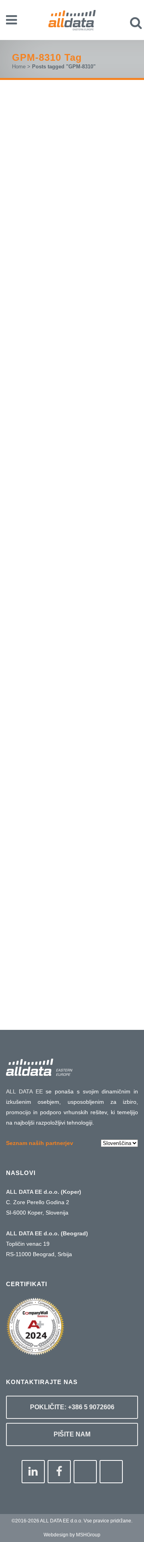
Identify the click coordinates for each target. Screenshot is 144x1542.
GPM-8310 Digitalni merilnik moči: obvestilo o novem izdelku (70, 895)
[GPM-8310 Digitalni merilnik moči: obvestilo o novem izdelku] (72, 838)
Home (19, 67)
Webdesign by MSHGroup (72, 1535)
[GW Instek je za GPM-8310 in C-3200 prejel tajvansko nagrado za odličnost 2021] (72, 649)
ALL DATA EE (24, 1091)
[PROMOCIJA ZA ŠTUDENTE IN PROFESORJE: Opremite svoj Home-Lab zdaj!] (72, 161)
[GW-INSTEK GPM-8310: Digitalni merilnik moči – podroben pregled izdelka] (72, 419)
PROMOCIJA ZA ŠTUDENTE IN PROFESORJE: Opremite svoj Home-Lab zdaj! (71, 246)
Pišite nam (72, 1434)
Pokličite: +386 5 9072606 (72, 1407)
